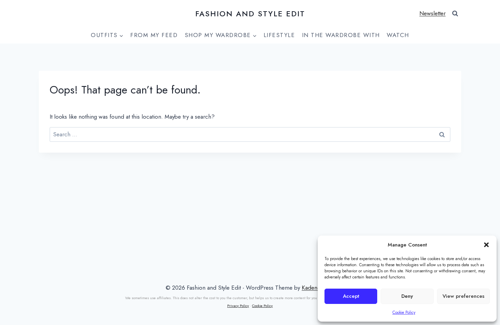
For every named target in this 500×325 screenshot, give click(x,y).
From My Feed (154, 35)
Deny (407, 296)
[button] (486, 244)
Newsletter (432, 13)
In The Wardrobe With (341, 35)
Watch (398, 35)
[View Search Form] (455, 13)
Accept (351, 296)
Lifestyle (279, 35)
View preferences (463, 296)
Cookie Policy (404, 312)
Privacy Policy (238, 305)
